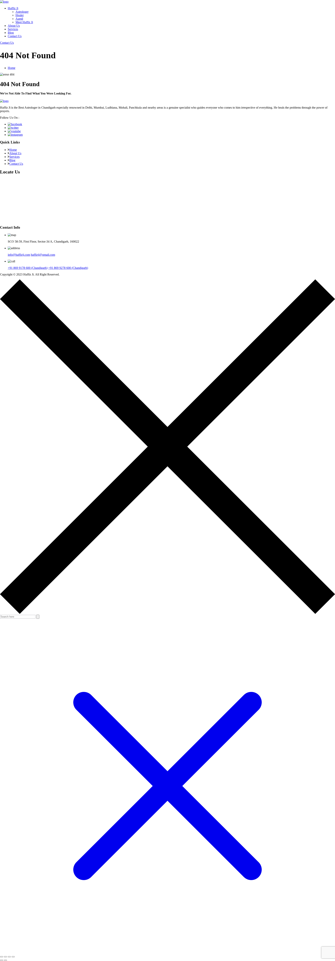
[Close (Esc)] (13, 956)
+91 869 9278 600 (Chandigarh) (68, 267)
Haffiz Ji (13, 8)
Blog (11, 32)
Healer (20, 15)
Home (11, 68)
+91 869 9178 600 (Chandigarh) (27, 267)
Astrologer (22, 11)
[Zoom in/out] (1, 956)
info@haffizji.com (19, 254)
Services (13, 29)
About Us (14, 25)
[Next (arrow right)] (5, 960)
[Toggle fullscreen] (5, 956)
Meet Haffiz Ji (24, 22)
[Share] (9, 956)
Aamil (19, 18)
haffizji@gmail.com (43, 254)
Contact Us (15, 36)
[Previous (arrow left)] (1, 960)
